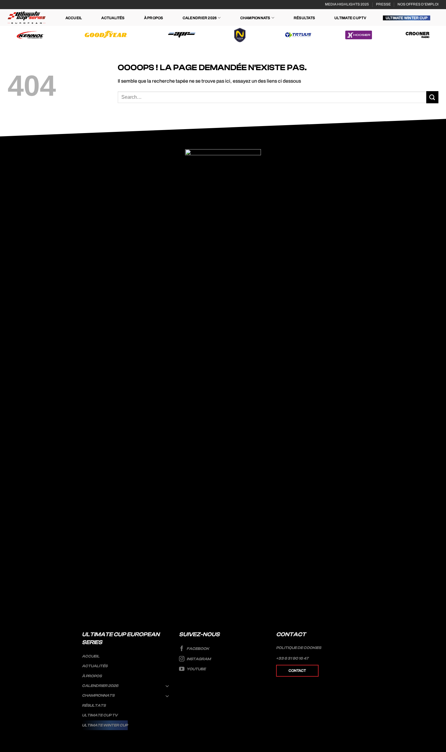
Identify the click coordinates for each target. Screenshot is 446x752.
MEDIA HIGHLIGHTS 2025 (347, 4)
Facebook (197, 649)
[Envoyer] (432, 97)
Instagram (198, 659)
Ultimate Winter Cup (407, 18)
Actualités (112, 18)
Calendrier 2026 (200, 18)
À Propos (153, 18)
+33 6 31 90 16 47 (292, 658)
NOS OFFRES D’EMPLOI (417, 4)
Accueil (74, 18)
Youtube (196, 669)
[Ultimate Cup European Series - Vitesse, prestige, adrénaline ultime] (27, 17)
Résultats (304, 18)
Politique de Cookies (298, 648)
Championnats (255, 18)
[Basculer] (167, 685)
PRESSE (383, 4)
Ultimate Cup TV (350, 18)
